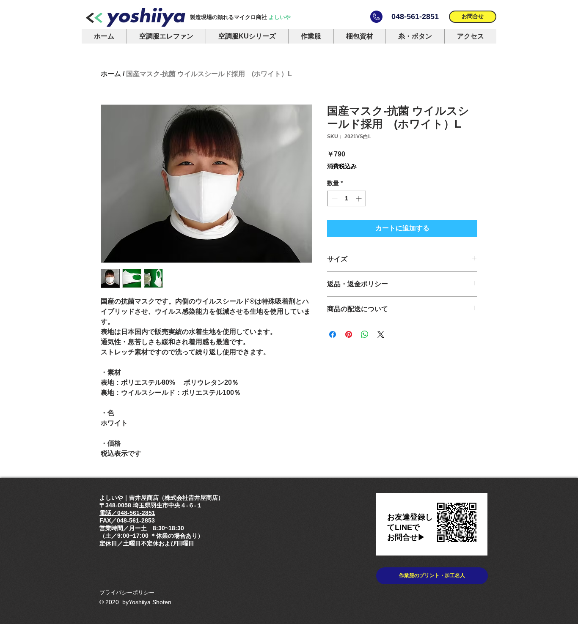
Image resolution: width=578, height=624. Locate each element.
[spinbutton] (346, 198)
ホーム (111, 73)
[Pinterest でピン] (349, 334)
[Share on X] (381, 334)
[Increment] (359, 198)
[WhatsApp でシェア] (365, 334)
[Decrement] (333, 198)
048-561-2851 (415, 16)
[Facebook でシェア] (333, 334)
